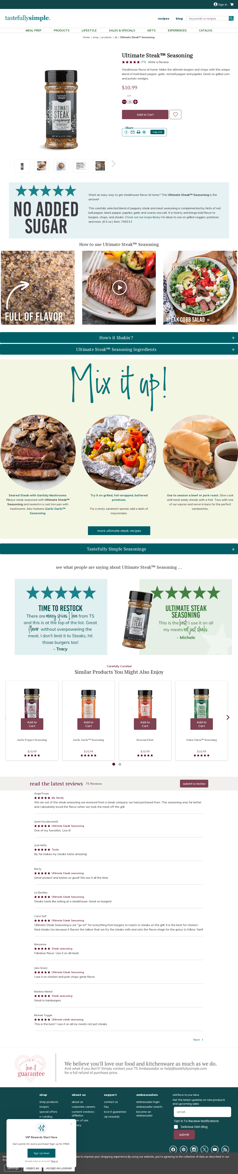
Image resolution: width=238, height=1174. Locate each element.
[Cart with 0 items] (230, 4)
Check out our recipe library (143, 217)
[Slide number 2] (119, 764)
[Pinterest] (184, 1149)
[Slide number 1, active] (113, 764)
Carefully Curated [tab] (119, 666)
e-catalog (45, 1116)
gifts (151, 30)
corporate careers (83, 1106)
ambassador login (148, 1102)
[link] (126, 132)
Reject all (32, 1168)
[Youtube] (215, 1149)
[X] (204, 1149)
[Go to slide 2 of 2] (5, 718)
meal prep (33, 30)
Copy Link (157, 132)
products (62, 30)
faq (106, 1106)
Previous (8, 163)
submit (184, 1134)
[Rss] (225, 1149)
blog (179, 18)
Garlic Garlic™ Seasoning (88, 739)
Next (113, 163)
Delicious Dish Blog (194, 1127)
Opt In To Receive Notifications (196, 1121)
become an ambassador (144, 1113)
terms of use (80, 1120)
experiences (177, 30)
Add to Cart (32, 724)
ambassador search (149, 1106)
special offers (48, 1111)
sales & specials (122, 30)
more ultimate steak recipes (119, 531)
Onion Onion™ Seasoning (201, 739)
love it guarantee (115, 1111)
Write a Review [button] (158, 62)
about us (77, 1102)
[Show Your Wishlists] (175, 114)
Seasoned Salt (145, 739)
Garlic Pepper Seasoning (32, 739)
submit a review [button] (194, 783)
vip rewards (112, 1116)
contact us (111, 1102)
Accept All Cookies (59, 1168)
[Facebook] (173, 1149)
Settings (13, 1168)
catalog (205, 30)
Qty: (129, 95)
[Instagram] (194, 1149)
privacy (76, 1125)
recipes (163, 18)
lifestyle (89, 30)
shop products (48, 1102)
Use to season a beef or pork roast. (193, 495)
